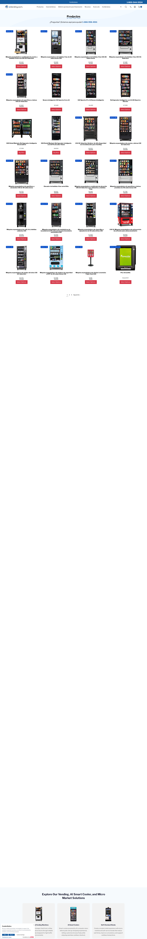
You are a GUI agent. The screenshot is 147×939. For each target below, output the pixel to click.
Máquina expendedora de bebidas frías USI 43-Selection (125, 57)
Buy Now (21, 152)
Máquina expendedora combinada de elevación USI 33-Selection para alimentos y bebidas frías (91, 188)
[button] (126, 7)
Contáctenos (106, 7)
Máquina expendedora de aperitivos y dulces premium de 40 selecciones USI (125, 187)
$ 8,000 (56, 148)
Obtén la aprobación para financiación (70, 7)
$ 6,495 (90, 105)
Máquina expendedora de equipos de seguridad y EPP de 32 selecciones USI (56, 273)
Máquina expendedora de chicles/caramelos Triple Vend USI (91, 273)
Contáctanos (73, 2)
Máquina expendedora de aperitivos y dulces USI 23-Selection (21, 100)
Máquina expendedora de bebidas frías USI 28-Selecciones (91, 57)
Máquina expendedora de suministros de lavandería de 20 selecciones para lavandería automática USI (56, 231)
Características (51, 7)
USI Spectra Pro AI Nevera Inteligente (91, 100)
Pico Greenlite (125, 272)
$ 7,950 (21, 148)
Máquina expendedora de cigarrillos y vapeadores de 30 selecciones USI (91, 230)
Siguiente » (76, 295)
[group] (73, 2)
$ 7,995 (125, 105)
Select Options (21, 66)
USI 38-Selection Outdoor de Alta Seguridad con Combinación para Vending (90, 144)
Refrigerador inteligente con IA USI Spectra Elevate (125, 100)
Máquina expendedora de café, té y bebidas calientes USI (21, 230)
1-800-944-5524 (135, 2)
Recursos (88, 7)
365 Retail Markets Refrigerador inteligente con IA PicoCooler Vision (56, 144)
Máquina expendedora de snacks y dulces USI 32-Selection (125, 144)
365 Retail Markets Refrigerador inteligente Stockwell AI (21, 144)
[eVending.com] (14, 6)
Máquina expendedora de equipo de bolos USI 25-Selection (21, 273)
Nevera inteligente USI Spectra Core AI (56, 100)
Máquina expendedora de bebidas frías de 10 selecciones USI (56, 57)
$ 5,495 (56, 105)
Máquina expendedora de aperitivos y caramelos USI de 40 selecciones (22, 187)
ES (120, 6)
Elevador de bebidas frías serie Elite (56, 186)
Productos (40, 7)
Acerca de (96, 7)
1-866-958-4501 (90, 22)
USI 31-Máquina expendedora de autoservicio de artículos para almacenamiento (125, 230)
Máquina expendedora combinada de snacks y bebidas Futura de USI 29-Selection (22, 57)
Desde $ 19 (125, 277)
